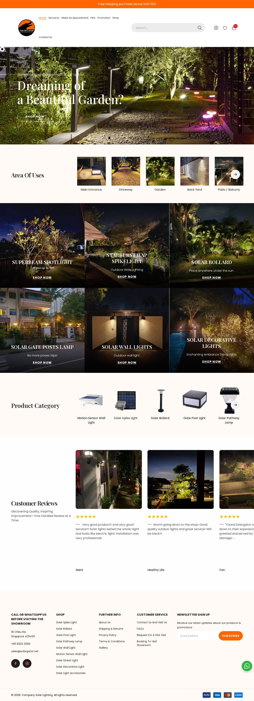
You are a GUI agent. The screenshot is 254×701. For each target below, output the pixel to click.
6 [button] (129, 138)
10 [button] (150, 138)
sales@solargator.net (24, 651)
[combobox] (168, 27)
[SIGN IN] (216, 28)
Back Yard (194, 189)
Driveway (126, 189)
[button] (10, 95)
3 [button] (114, 138)
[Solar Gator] (91, 171)
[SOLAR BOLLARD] (211, 245)
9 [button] (145, 138)
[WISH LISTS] (225, 28)
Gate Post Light (194, 418)
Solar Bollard (160, 418)
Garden (160, 189)
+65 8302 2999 (20, 644)
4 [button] (119, 138)
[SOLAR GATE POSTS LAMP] (42, 330)
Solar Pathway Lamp (228, 420)
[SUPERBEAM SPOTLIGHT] (42, 245)
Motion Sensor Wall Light (91, 420)
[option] (127, 95)
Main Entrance (91, 189)
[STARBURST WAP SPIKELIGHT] (127, 245)
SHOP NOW (35, 116)
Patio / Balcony (229, 189)
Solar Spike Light (126, 418)
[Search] (168, 27)
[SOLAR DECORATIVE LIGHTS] (211, 330)
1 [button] (104, 138)
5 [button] (124, 138)
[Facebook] (15, 663)
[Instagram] (27, 663)
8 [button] (140, 138)
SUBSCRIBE (230, 636)
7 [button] (135, 138)
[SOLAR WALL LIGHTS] (127, 330)
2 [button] (109, 138)
